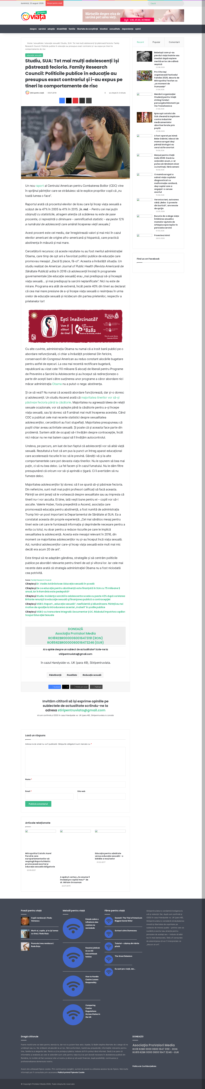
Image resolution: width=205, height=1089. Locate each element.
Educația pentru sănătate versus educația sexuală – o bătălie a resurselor (109, 856)
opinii (138, 29)
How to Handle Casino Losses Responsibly (92, 979)
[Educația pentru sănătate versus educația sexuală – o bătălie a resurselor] (110, 840)
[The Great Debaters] (109, 963)
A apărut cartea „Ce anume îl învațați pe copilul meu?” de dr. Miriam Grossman (75, 880)
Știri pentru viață (37, 93)
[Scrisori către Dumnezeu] (109, 937)
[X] (69, 100)
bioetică (104, 29)
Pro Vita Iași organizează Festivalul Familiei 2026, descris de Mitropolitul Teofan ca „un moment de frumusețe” (166, 79)
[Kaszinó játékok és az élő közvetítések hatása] (73, 967)
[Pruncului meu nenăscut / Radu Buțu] (25, 950)
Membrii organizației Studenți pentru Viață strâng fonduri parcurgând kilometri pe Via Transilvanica (166, 100)
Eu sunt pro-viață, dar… (125, 969)
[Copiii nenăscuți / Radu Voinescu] (25, 924)
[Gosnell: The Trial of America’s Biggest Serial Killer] (109, 924)
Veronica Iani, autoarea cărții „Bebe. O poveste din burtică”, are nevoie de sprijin (166, 204)
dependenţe (127, 29)
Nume (28, 779)
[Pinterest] (75, 100)
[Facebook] (62, 100)
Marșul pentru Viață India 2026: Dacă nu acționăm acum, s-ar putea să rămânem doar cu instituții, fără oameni (166, 161)
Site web (81, 791)
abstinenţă (55, 675)
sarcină (42, 29)
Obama (57, 384)
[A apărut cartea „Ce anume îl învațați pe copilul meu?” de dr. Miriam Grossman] (75, 852)
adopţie (51, 29)
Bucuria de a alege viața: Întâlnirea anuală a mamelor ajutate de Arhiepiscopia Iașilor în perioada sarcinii (166, 222)
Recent (140, 42)
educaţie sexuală (52, 43)
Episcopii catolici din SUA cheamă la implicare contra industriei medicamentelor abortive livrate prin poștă (167, 121)
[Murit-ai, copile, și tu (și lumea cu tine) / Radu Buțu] (25, 937)
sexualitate (114, 29)
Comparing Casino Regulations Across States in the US (92, 1011)
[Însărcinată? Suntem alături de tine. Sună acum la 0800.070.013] (75, 326)
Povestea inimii (162, 235)
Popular (156, 42)
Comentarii (174, 42)
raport (40, 185)
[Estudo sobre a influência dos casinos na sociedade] (73, 938)
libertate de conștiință (87, 29)
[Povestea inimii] (144, 239)
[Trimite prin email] (82, 100)
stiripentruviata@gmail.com (81, 710)
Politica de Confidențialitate (144, 1066)
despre (33, 29)
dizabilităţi (62, 29)
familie (72, 29)
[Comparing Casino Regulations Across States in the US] (73, 1024)
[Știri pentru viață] (34, 14)
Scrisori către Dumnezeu (126, 930)
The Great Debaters (123, 956)
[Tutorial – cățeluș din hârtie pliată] (109, 950)
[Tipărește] (89, 100)
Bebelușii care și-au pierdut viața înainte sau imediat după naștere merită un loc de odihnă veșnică (166, 58)
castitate (72, 675)
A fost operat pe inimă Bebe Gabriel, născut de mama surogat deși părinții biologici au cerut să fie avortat (166, 141)
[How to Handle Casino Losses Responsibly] (73, 996)
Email (28, 791)
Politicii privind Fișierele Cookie (71, 1072)
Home (29, 43)
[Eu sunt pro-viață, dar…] (109, 975)
